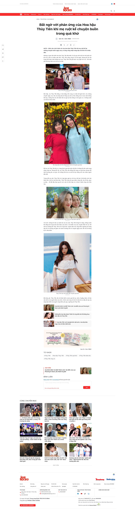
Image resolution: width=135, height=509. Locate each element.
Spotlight (100, 14)
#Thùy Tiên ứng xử (49, 358)
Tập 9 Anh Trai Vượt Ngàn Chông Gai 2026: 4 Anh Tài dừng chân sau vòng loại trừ (56, 419)
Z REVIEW (93, 14)
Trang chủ (21, 14)
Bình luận (2, 57)
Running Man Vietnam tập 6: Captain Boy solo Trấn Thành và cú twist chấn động (56, 439)
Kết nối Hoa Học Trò (55, 486)
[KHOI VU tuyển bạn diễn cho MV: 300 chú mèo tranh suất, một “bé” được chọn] (56, 450)
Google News (97, 19)
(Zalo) (49, 491)
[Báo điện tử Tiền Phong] (99, 479)
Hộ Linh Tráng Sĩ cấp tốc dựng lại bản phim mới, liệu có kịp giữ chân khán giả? (30, 459)
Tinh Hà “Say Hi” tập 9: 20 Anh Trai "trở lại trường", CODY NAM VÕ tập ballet (30, 439)
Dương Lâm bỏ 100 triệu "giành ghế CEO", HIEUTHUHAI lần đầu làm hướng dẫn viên (80, 459)
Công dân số (33, 486)
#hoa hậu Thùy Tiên (58, 355)
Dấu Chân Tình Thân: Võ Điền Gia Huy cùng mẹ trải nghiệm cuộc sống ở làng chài (80, 439)
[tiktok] (85, 494)
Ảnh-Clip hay (86, 14)
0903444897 (63, 491)
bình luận (74, 45)
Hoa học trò (24, 478)
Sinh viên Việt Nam (83, 3)
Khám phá (33, 14)
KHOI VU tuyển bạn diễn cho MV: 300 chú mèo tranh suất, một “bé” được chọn (56, 459)
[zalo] (89, 493)
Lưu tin (2, 53)
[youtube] (114, 4)
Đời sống (26, 14)
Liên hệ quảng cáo (45, 489)
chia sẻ (61, 45)
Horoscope (107, 14)
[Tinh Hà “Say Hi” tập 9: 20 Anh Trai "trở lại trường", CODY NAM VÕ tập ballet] (31, 430)
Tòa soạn (22, 489)
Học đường (46, 14)
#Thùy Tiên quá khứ (71, 355)
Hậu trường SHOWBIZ (68, 14)
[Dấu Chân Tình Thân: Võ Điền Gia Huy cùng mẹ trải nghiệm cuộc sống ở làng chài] (80, 430)
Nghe (2, 45)
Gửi (87, 387)
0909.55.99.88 (44, 491)
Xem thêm (114, 14)
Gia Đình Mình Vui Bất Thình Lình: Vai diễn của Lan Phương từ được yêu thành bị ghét (72, 307)
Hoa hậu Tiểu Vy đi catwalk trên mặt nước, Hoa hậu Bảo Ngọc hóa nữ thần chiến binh (71, 323)
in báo (70, 45)
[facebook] (112, 4)
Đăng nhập (46, 379)
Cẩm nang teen (97, 484)
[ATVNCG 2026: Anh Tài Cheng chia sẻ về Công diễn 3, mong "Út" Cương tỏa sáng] (31, 410)
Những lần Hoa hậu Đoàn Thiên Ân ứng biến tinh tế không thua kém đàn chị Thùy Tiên (72, 315)
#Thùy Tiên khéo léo (85, 355)
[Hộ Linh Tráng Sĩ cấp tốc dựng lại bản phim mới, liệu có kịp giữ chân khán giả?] (31, 450)
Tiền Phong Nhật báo (70, 3)
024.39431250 (24, 494)
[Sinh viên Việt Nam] (110, 479)
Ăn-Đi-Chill (78, 14)
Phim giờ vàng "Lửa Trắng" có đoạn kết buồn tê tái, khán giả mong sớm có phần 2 (80, 419)
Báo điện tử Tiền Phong (67, 9)
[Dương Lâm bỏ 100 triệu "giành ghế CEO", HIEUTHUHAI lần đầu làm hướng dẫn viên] (80, 450)
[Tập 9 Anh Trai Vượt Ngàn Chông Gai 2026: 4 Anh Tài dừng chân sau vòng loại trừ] (56, 410)
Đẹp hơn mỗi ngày (55, 14)
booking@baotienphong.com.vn (48, 493)
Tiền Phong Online (58, 3)
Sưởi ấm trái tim (76, 484)
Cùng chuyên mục (28, 401)
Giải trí (39, 14)
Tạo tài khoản (55, 379)
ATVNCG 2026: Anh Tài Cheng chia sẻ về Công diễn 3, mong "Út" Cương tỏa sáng (30, 419)
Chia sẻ (2, 49)
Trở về (2, 61)
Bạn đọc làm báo (28, 505)
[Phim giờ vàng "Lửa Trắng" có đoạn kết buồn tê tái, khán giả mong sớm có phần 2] (80, 410)
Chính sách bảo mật (104, 489)
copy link (67, 45)
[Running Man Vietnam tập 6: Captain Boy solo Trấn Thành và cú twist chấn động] (56, 430)
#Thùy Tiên (47, 355)
